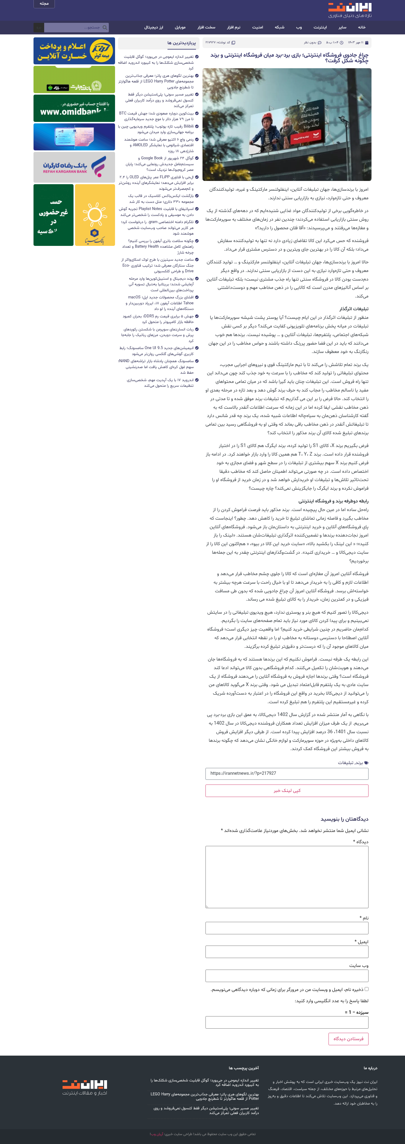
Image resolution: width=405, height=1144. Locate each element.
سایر (342, 27)
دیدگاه (361, 842)
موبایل (180, 27)
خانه (362, 27)
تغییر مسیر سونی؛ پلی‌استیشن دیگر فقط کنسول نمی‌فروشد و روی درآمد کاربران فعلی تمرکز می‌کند (206, 1111)
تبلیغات (345, 763)
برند (359, 763)
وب (299, 27)
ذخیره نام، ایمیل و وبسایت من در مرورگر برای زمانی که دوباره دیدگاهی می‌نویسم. (287, 989)
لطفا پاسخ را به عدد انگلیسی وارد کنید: (332, 1001)
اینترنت (320, 27)
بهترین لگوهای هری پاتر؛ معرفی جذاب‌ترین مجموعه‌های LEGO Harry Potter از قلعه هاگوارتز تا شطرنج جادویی (205, 1097)
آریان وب (157, 1134)
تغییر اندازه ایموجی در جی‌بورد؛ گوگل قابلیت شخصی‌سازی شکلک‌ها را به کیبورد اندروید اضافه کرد (205, 1083)
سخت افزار (206, 27)
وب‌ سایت (359, 965)
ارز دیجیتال (153, 27)
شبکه (279, 27)
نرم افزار (233, 27)
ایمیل (362, 942)
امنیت (257, 27)
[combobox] (76, 27)
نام (364, 918)
